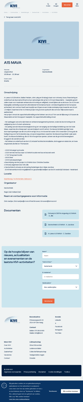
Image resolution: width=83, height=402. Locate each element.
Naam (44, 251)
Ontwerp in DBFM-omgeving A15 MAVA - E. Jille (62, 214)
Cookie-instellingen (55, 372)
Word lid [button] (67, 5)
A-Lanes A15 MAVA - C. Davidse (59, 234)
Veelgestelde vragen (37, 355)
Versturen (48, 301)
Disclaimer (42, 372)
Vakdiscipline (46, 283)
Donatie (32, 358)
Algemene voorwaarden (12, 372)
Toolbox (67, 372)
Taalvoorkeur (47, 262)
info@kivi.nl (39, 333)
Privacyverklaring (30, 372)
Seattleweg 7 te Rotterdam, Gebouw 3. (18, 179)
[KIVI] (13, 5)
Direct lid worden (36, 345)
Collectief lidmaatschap (38, 352)
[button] (48, 5)
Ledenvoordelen (35, 348)
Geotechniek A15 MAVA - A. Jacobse (61, 225)
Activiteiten (8, 348)
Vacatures (8, 355)
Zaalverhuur (8, 352)
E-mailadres (46, 272)
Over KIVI (7, 345)
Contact (7, 358)
